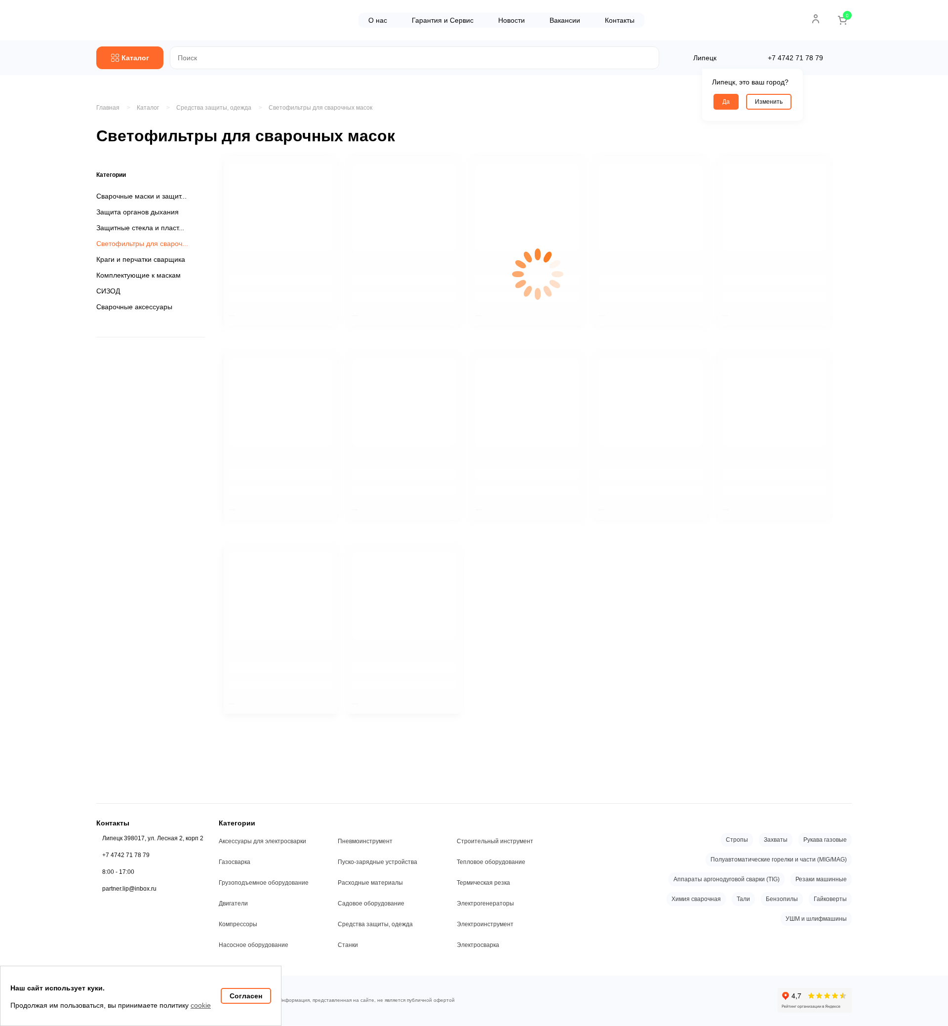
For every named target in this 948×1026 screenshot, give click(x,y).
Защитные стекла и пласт (137, 228)
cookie (201, 1005)
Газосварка (234, 862)
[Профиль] (816, 19)
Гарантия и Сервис (443, 20)
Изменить (769, 101)
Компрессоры (238, 924)
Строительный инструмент (495, 841)
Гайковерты (830, 899)
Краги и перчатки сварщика (140, 259)
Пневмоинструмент (365, 841)
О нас (377, 20)
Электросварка (478, 945)
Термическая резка (483, 882)
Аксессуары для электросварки (262, 841)
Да (726, 101)
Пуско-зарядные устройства (377, 862)
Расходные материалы (370, 882)
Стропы (737, 839)
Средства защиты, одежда (375, 924)
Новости (511, 20)
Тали (743, 899)
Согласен (246, 996)
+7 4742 (795, 58)
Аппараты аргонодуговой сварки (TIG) (726, 879)
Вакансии (565, 20)
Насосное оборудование (253, 945)
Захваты (776, 839)
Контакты (619, 20)
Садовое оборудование (371, 903)
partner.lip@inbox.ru (129, 888)
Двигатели (233, 903)
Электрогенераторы (485, 903)
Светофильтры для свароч (139, 243)
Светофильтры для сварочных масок (320, 107)
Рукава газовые (825, 839)
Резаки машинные (821, 879)
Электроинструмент (485, 924)
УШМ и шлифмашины (816, 918)
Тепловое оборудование (491, 862)
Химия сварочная (696, 899)
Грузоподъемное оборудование (264, 882)
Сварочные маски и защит (138, 196)
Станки (348, 945)
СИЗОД (108, 291)
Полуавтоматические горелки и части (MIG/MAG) (779, 859)
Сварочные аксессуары (134, 307)
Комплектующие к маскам (138, 275)
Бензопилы (782, 899)
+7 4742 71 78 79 (126, 855)
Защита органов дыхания (137, 212)
